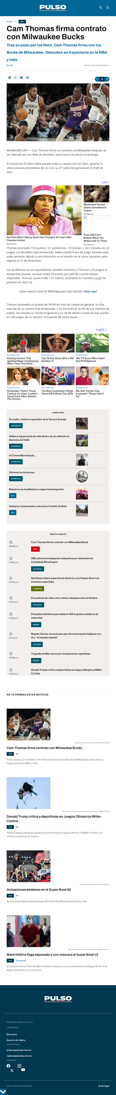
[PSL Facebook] (8, 1066)
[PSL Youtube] (23, 1070)
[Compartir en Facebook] (9, 78)
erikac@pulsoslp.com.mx (19, 1050)
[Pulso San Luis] (52, 8)
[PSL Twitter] (12, 1070)
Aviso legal (103, 1086)
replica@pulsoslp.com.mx (19, 1056)
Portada (10, 22)
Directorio (12, 1034)
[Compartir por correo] (27, 78)
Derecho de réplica (16, 1040)
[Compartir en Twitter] (15, 77)
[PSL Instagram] (19, 1066)
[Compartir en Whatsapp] (21, 78)
